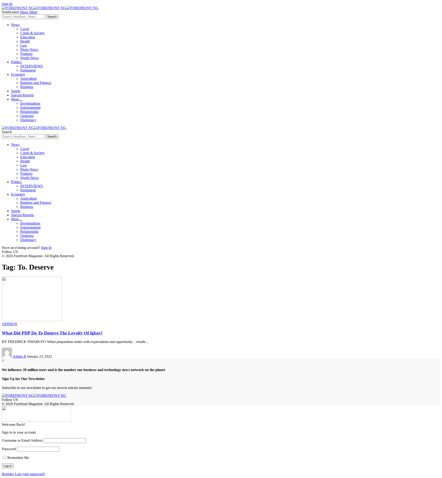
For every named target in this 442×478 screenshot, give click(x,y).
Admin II (19, 356)
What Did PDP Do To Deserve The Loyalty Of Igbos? (52, 333)
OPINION (9, 324)
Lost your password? (30, 474)
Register (8, 474)
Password (9, 449)
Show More (28, 12)
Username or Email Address (22, 440)
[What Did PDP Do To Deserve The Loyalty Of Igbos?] (31, 320)
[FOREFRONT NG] (50, 8)
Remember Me (17, 458)
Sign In (46, 248)
